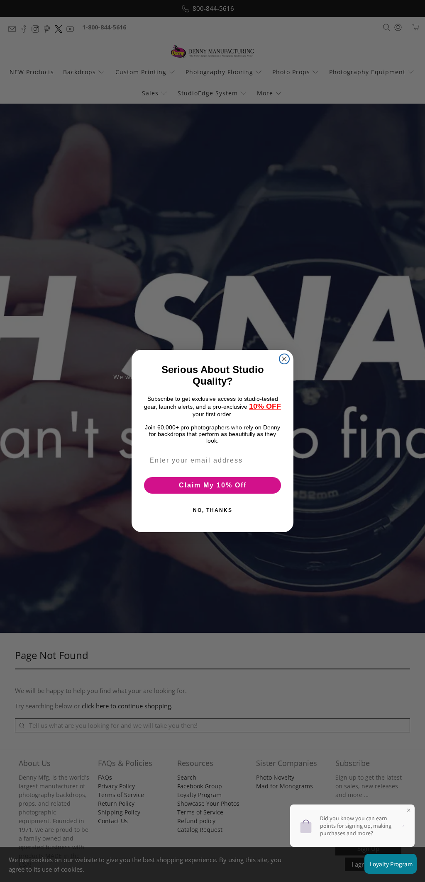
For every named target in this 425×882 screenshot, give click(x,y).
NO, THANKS (212, 510)
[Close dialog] (284, 359)
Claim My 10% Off (213, 485)
